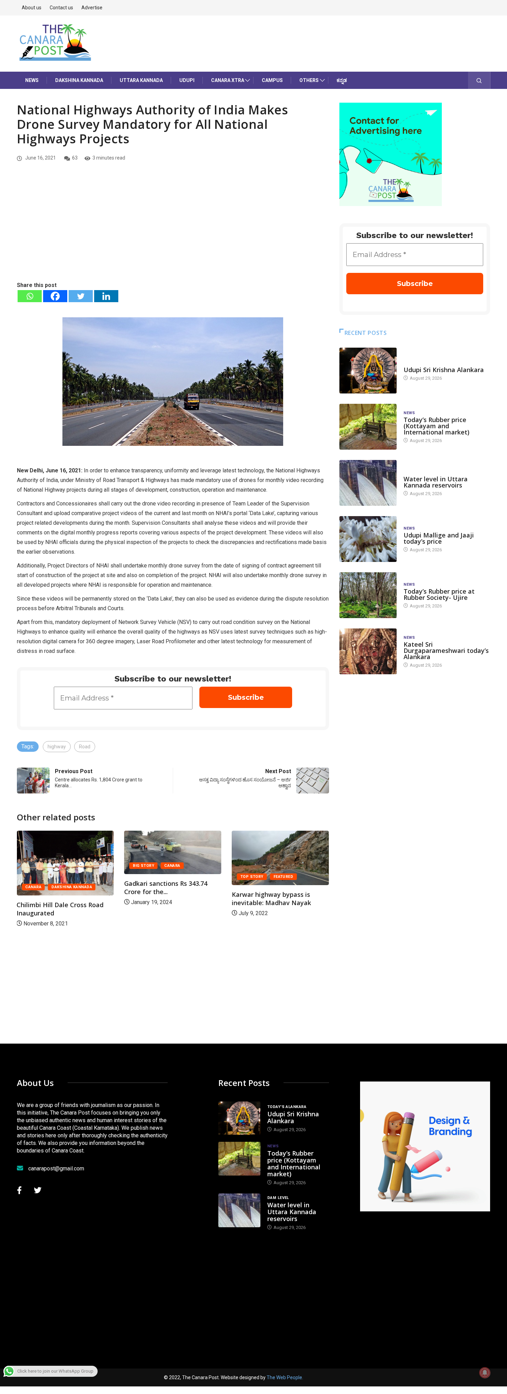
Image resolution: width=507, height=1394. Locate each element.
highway (57, 746)
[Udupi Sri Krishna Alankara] (368, 370)
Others (309, 80)
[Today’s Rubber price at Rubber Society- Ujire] (368, 595)
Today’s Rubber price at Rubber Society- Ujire (439, 594)
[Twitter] (81, 296)
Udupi (187, 80)
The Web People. (285, 1377)
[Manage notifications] (484, 1372)
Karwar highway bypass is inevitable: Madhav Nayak (271, 898)
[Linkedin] (106, 296)
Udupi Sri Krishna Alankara (444, 370)
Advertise (91, 7)
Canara (33, 887)
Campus (272, 80)
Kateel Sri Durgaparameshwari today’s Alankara (446, 650)
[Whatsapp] (30, 296)
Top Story (252, 876)
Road (84, 746)
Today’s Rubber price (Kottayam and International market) (436, 426)
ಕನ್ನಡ (342, 80)
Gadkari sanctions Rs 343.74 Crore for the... (165, 887)
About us (31, 7)
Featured (284, 876)
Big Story (143, 865)
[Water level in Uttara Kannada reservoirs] (368, 483)
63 (75, 158)
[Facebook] (55, 296)
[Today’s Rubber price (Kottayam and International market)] (368, 427)
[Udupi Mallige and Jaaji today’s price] (368, 539)
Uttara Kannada (141, 80)
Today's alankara (423, 363)
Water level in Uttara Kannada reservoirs (436, 482)
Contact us (61, 7)
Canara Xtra (227, 80)
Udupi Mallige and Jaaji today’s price (439, 538)
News (32, 80)
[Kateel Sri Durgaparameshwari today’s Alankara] (368, 651)
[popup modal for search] (479, 80)
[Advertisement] (173, 229)
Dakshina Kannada (79, 80)
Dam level (414, 472)
